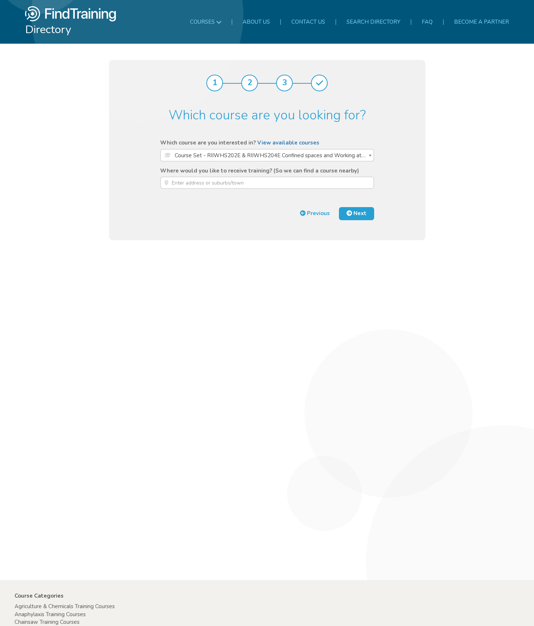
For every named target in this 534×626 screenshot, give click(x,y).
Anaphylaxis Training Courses (50, 614)
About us (256, 21)
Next (359, 213)
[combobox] (267, 155)
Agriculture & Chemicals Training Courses (65, 606)
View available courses (288, 142)
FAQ (427, 21)
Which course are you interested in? (239, 142)
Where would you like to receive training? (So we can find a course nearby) (259, 170)
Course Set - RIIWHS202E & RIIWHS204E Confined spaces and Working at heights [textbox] (274, 155)
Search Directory (373, 21)
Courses (202, 21)
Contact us (308, 21)
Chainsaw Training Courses (47, 622)
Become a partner (481, 21)
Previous (318, 213)
